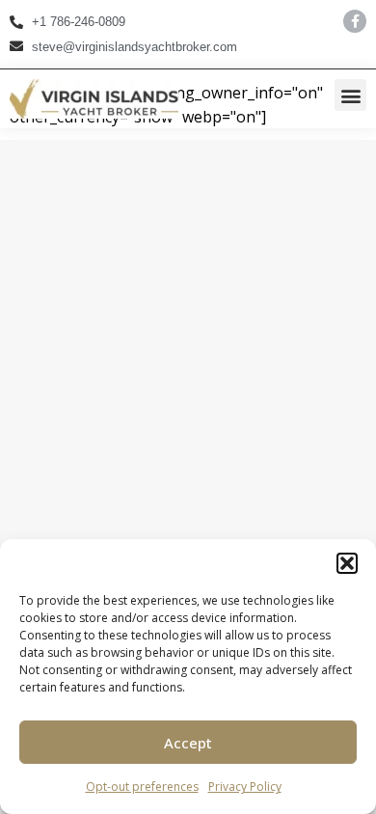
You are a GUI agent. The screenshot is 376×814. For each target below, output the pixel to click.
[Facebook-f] (354, 21)
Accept (188, 742)
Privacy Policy (245, 786)
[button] (347, 563)
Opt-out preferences (142, 786)
